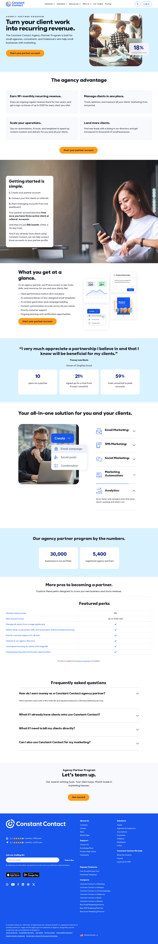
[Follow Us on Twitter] (33, 884)
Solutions (61, 4)
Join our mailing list (15, 855)
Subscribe (69, 860)
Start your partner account (25, 53)
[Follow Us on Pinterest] (28, 884)
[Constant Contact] (15, 4)
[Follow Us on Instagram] (7, 884)
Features (49, 4)
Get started (78, 794)
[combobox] (89, 935)
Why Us (86, 4)
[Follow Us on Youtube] (13, 884)
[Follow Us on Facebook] (18, 884)
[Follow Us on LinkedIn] (23, 884)
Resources (73, 4)
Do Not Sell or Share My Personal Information (42, 936)
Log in (146, 4)
